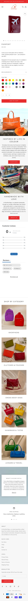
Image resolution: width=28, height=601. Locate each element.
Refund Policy (5, 559)
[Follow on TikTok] (18, 586)
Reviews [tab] (6, 260)
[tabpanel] (14, 279)
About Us (14, 217)
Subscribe (7, 581)
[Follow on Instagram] (10, 586)
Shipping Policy (5, 565)
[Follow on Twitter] (6, 586)
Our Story (4, 542)
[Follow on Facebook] (2, 586)
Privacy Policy (5, 557)
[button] (14, 237)
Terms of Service (6, 562)
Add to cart (14, 101)
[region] (14, 512)
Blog (3, 547)
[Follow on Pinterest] (14, 586)
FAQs (3, 544)
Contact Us (4, 549)
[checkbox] (6, 272)
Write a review (14, 254)
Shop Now (14, 162)
